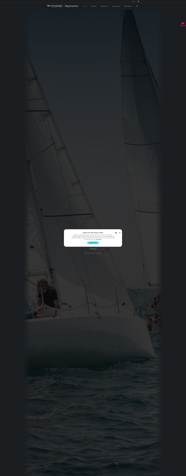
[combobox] (116, 233)
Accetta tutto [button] (93, 242)
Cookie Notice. (99, 239)
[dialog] (93, 238)
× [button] (119, 232)
